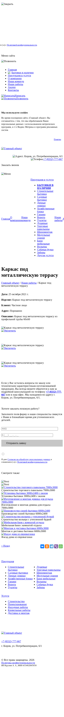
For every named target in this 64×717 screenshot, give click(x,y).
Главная (12, 69)
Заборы (41, 252)
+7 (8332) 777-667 (53, 159)
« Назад (5, 545)
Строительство (16, 601)
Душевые (42, 223)
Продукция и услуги (19, 75)
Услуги (5, 595)
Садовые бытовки (42, 198)
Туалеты (41, 220)
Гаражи (41, 214)
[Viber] (56, 546)
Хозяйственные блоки (20, 578)
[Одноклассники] (47, 546)
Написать (20, 95)
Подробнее (14, 130)
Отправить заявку (16, 443)
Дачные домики (41, 204)
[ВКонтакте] (42, 546)
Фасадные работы (18, 607)
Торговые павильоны (43, 227)
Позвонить (22, 98)
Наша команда (16, 81)
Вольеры (42, 246)
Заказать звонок (10, 165)
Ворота (41, 217)
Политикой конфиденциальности (22, 45)
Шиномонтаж (45, 232)
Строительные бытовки (45, 192)
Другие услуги (45, 255)
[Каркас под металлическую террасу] (8, 330)
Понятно (57, 139)
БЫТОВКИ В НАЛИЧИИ (45, 186)
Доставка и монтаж (19, 613)
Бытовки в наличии (22, 72)
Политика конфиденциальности (18, 662)
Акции (12, 87)
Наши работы (15, 84)
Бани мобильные (43, 242)
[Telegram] (51, 546)
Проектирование (17, 604)
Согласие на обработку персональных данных (29, 459)
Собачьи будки (45, 249)
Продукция (7, 561)
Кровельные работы (19, 610)
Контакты (13, 90)
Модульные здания (43, 236)
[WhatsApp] (61, 546)
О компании (15, 78)
